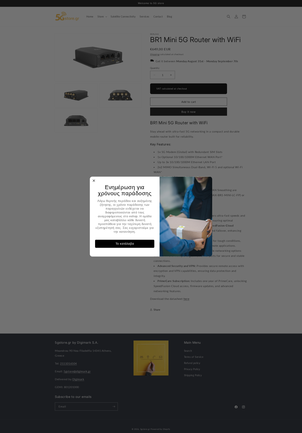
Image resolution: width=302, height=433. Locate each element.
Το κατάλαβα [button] (125, 243)
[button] (93, 180)
